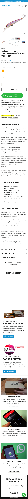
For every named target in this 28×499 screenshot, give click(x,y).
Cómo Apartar (8, 336)
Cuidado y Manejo (7, 253)
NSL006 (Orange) (2, 70)
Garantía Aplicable (8, 257)
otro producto (14, 117)
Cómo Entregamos (14, 406)
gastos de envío (7, 62)
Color (8, 68)
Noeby (3, 48)
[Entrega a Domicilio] (14, 386)
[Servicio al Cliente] (14, 451)
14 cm (4, 78)
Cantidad (4, 82)
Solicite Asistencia (14, 471)
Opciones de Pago (14, 439)
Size (2, 75)
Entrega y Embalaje (8, 249)
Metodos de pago (9, 371)
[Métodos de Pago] (14, 418)
